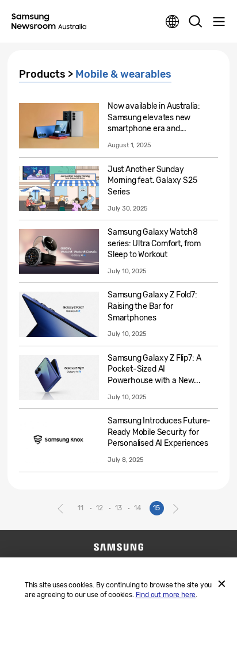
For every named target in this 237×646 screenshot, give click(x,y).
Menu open (218, 21)
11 (80, 508)
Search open (195, 21)
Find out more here (166, 595)
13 (118, 508)
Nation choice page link (172, 21)
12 (99, 508)
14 (137, 508)
